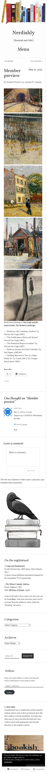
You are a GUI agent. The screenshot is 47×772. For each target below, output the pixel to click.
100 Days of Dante (16, 590)
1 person (24, 424)
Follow (10, 671)
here (14, 599)
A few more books (36, 61)
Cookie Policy (8, 762)
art (23, 82)
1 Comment (37, 82)
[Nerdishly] (24, 23)
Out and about (8, 61)
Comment (31, 471)
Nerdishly (23, 32)
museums (28, 82)
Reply (15, 430)
